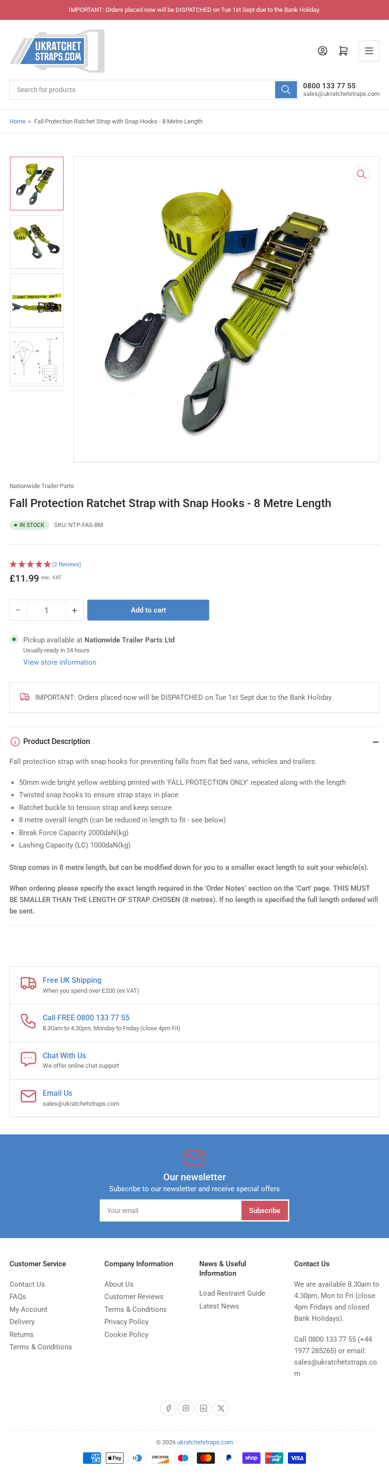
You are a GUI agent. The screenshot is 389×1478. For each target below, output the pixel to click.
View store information (59, 662)
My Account (28, 1309)
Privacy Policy (126, 1322)
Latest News (219, 1306)
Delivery (22, 1322)
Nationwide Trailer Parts (41, 486)
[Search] (286, 90)
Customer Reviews (134, 1296)
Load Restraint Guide (232, 1293)
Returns (21, 1334)
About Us (119, 1284)
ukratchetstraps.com (205, 1442)
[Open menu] (369, 50)
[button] (194, 565)
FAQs (17, 1296)
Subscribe (264, 1210)
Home (17, 121)
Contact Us (27, 1284)
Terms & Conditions (40, 1347)
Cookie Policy (126, 1334)
